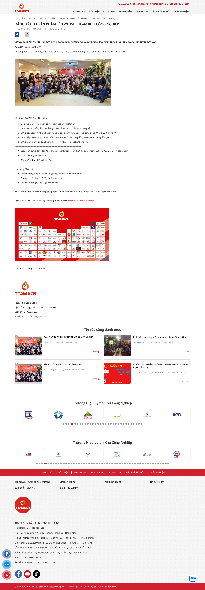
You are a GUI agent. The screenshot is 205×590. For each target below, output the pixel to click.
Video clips (141, 11)
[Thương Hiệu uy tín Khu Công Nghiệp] (29, 415)
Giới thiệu (94, 11)
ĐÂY (51, 160)
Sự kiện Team (67, 481)
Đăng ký (185, 4)
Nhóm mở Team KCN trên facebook (63, 364)
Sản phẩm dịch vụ (25, 487)
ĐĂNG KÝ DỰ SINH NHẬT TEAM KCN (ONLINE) (68, 337)
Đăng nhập (171, 4)
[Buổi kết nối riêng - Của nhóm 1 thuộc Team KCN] (117, 345)
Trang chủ (79, 11)
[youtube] (27, 573)
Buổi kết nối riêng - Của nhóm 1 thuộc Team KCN (159, 337)
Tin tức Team (157, 481)
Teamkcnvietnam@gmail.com (149, 4)
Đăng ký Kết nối (161, 11)
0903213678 (125, 4)
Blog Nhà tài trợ (69, 487)
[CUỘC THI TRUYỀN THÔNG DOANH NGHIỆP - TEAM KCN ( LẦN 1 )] (117, 373)
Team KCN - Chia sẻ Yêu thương (32, 481)
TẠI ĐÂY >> (41, 155)
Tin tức (32, 18)
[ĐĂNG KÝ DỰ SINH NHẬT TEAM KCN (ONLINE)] (28, 345)
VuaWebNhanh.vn (107, 586)
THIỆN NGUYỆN (181, 11)
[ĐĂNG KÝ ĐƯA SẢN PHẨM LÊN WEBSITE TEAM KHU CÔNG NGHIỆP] (22, 7)
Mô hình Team (113, 481)
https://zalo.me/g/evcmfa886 (82, 200)
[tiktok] (36, 573)
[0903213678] (7, 575)
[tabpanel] (29, 415)
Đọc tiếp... (96, 351)
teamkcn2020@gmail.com (34, 316)
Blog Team (109, 11)
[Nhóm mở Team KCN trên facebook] (28, 373)
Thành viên (125, 11)
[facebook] (18, 573)
